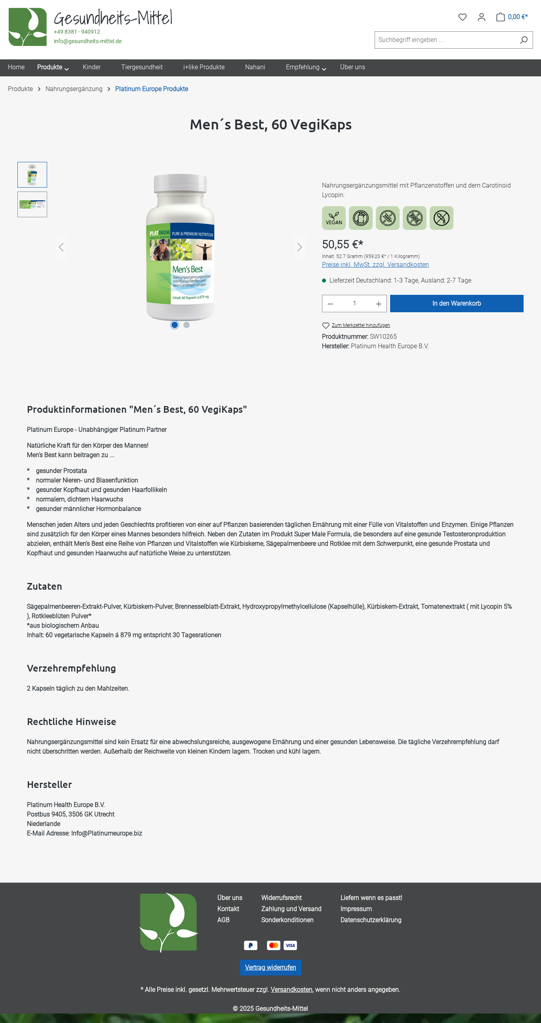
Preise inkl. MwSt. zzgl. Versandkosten (375, 264)
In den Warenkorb (456, 303)
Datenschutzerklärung (371, 920)
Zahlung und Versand (291, 909)
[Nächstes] (300, 247)
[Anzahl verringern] (330, 303)
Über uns (229, 898)
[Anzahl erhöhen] (379, 303)
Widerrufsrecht (281, 898)
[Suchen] (523, 40)
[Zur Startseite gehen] (28, 27)
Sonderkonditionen (287, 920)
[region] (162, 247)
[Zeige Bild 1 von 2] (174, 325)
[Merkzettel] (462, 17)
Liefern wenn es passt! (371, 898)
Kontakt (228, 909)
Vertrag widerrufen (270, 967)
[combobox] (445, 40)
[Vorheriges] (61, 247)
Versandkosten (291, 989)
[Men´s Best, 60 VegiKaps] (180, 246)
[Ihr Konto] (481, 17)
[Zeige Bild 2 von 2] (186, 325)
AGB (223, 920)
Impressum (356, 909)
